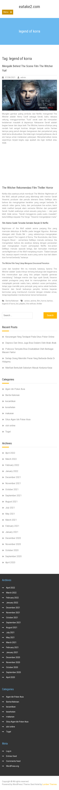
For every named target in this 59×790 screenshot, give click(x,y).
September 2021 (13, 495)
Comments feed (13, 761)
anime (33, 301)
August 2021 (11, 501)
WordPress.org (12, 766)
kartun (50, 301)
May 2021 (10, 513)
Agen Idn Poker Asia (15, 389)
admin (23, 77)
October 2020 (12, 550)
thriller (39, 304)
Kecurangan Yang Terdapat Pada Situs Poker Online (29, 336)
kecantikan (10, 401)
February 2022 (12, 465)
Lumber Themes (49, 784)
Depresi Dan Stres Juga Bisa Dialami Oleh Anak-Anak (30, 343)
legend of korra (8, 304)
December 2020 (13, 538)
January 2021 (11, 532)
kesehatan (10, 407)
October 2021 (12, 489)
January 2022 (11, 471)
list (17, 304)
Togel (8, 431)
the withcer (31, 304)
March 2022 (11, 459)
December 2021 (13, 477)
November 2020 (13, 544)
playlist (22, 304)
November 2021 (13, 483)
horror (43, 301)
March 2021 (11, 520)
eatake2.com (29, 6)
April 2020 (10, 562)
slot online (10, 425)
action (27, 301)
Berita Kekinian (12, 301)
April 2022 (10, 453)
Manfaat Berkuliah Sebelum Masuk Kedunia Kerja (28, 367)
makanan (9, 413)
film (38, 301)
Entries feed (11, 756)
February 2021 (12, 526)
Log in (8, 751)
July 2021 (10, 507)
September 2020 (13, 556)
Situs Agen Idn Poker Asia (17, 419)
